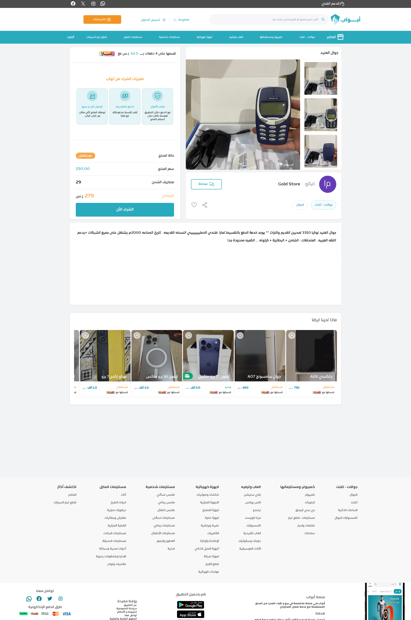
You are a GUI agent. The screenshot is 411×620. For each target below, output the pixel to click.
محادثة (202, 184)
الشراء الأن (125, 209)
